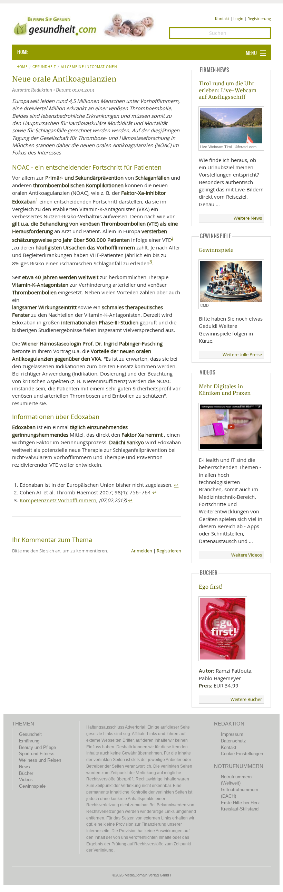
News (24, 766)
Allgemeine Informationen (89, 67)
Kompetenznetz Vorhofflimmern (58, 500)
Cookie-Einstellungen (242, 753)
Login (238, 18)
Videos (26, 779)
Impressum (232, 734)
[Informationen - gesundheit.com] (85, 25)
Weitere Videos (246, 555)
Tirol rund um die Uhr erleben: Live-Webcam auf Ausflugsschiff (227, 90)
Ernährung (29, 740)
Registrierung (259, 18)
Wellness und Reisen (40, 760)
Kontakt (222, 18)
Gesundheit (44, 67)
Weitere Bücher (246, 699)
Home (22, 67)
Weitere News (248, 218)
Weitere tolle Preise (242, 355)
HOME (22, 52)
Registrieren (169, 551)
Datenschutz (233, 740)
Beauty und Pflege (37, 747)
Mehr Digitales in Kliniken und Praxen (225, 390)
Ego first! (211, 587)
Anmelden (141, 551)
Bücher (26, 773)
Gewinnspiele (216, 250)
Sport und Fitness (37, 753)
